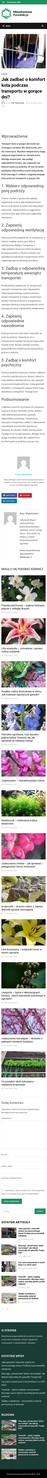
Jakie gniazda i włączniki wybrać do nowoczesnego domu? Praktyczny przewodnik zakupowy (31, 1232)
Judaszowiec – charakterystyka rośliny (22, 780)
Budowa (7, 1414)
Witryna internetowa (11, 1178)
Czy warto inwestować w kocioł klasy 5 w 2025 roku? (31, 1263)
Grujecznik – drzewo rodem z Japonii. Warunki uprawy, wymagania (22, 908)
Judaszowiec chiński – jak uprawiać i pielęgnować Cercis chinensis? (21, 865)
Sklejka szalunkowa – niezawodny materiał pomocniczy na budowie (28, 1296)
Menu (8, 26)
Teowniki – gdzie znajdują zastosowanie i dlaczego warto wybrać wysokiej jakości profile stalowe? (31, 1280)
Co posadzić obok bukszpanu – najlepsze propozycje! (18, 1083)
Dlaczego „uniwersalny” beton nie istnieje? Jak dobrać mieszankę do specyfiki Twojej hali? (31, 1249)
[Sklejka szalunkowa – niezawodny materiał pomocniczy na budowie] (8, 1294)
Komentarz (7, 1118)
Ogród (4, 74)
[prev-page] (3, 1309)
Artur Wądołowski (17, 103)
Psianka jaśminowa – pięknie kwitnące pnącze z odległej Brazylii (23, 607)
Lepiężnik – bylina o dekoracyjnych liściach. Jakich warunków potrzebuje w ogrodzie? (23, 995)
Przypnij (26, 495)
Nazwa (5, 1154)
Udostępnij (10, 495)
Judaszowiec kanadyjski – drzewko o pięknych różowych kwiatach (21, 1040)
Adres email (7, 1166)
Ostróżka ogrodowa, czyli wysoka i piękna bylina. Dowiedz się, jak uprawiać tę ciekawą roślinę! (20, 737)
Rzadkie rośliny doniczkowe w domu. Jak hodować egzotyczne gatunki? (21, 693)
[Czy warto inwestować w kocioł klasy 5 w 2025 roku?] (8, 1263)
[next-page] (7, 1309)
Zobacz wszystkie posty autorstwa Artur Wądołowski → (30, 553)
